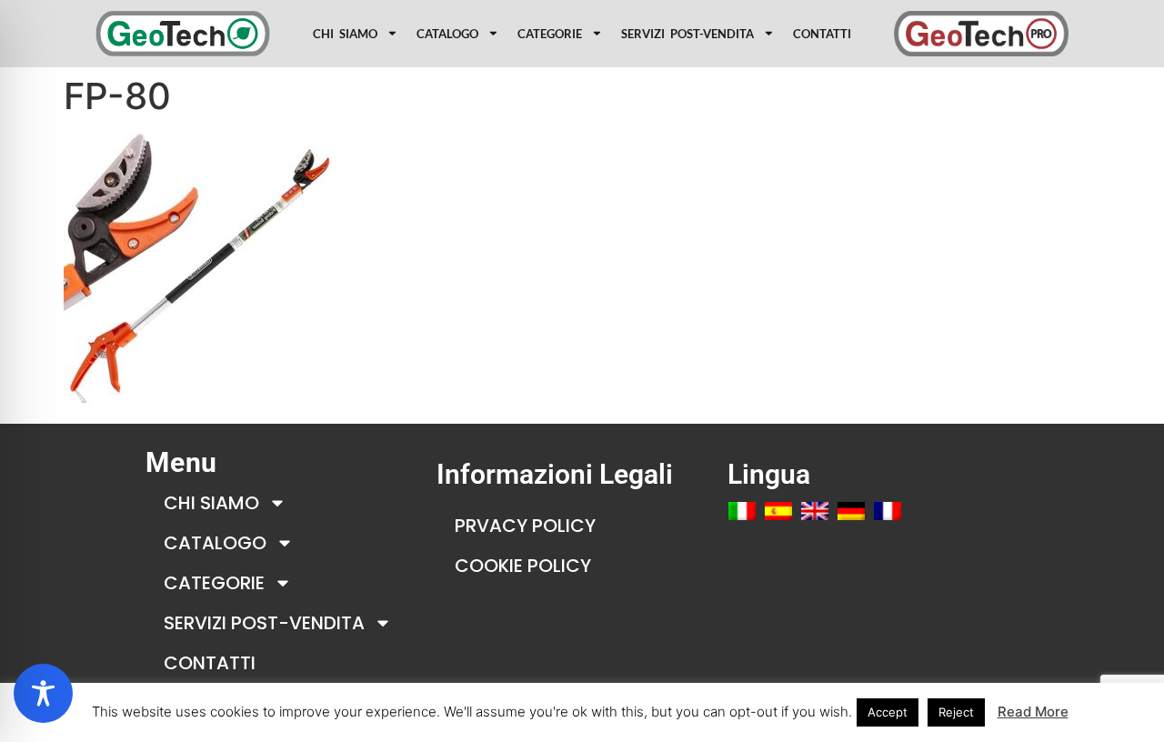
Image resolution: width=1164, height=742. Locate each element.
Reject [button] (956, 712)
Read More (1033, 711)
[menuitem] (742, 511)
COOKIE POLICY (523, 565)
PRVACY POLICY (525, 525)
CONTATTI (822, 33)
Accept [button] (888, 712)
